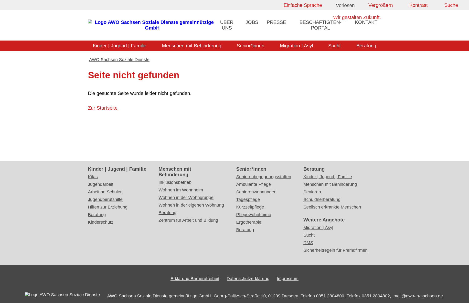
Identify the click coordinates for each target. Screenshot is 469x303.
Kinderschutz (100, 222)
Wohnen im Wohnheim (181, 190)
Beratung (366, 45)
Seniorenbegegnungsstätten (263, 176)
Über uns (226, 25)
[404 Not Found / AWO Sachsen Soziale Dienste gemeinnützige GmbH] (152, 28)
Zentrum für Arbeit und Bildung (188, 220)
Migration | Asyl (296, 45)
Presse (276, 22)
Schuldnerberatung (322, 199)
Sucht (334, 45)
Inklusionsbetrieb (175, 182)
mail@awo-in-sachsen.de (418, 295)
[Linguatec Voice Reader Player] (349, 6)
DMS (308, 242)
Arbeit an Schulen (105, 191)
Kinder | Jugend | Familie (119, 45)
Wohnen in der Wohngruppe (186, 197)
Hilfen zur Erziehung (108, 207)
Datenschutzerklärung (248, 278)
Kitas (93, 176)
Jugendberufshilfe (105, 199)
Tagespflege (248, 199)
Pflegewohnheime (253, 214)
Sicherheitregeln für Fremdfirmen (335, 250)
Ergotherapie (248, 222)
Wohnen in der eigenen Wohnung (191, 205)
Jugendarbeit (100, 184)
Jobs (251, 22)
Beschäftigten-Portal (320, 25)
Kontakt (366, 22)
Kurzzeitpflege (250, 207)
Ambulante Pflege (253, 184)
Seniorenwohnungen (256, 191)
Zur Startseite (102, 108)
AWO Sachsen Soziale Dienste (119, 59)
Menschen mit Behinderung (191, 45)
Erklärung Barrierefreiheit (195, 278)
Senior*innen (250, 45)
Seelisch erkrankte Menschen (332, 207)
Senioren (312, 191)
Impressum (287, 278)
